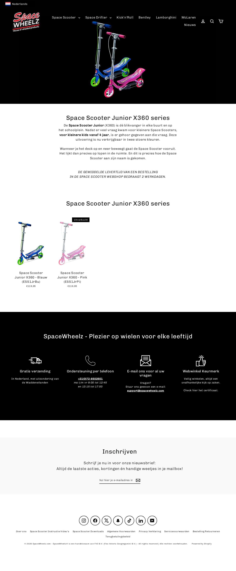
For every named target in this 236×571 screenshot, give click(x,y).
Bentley (145, 17)
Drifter (96, 17)
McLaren (189, 17)
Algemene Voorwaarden (121, 531)
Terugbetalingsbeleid (118, 536)
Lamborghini (166, 17)
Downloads (88, 531)
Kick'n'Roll (125, 17)
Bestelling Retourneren (206, 531)
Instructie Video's (49, 531)
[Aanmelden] (137, 480)
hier (195, 390)
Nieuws (190, 25)
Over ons (21, 531)
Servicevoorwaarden (176, 531)
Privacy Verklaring (150, 531)
